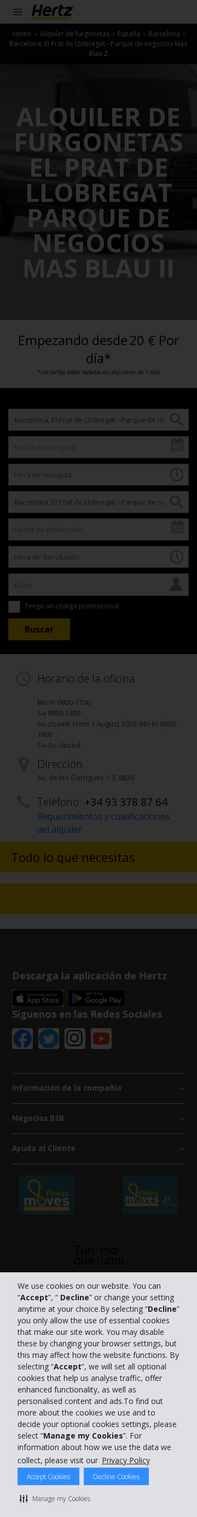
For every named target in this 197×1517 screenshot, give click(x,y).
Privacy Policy (126, 1460)
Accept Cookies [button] (48, 1476)
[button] (55, 1498)
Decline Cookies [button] (116, 1476)
